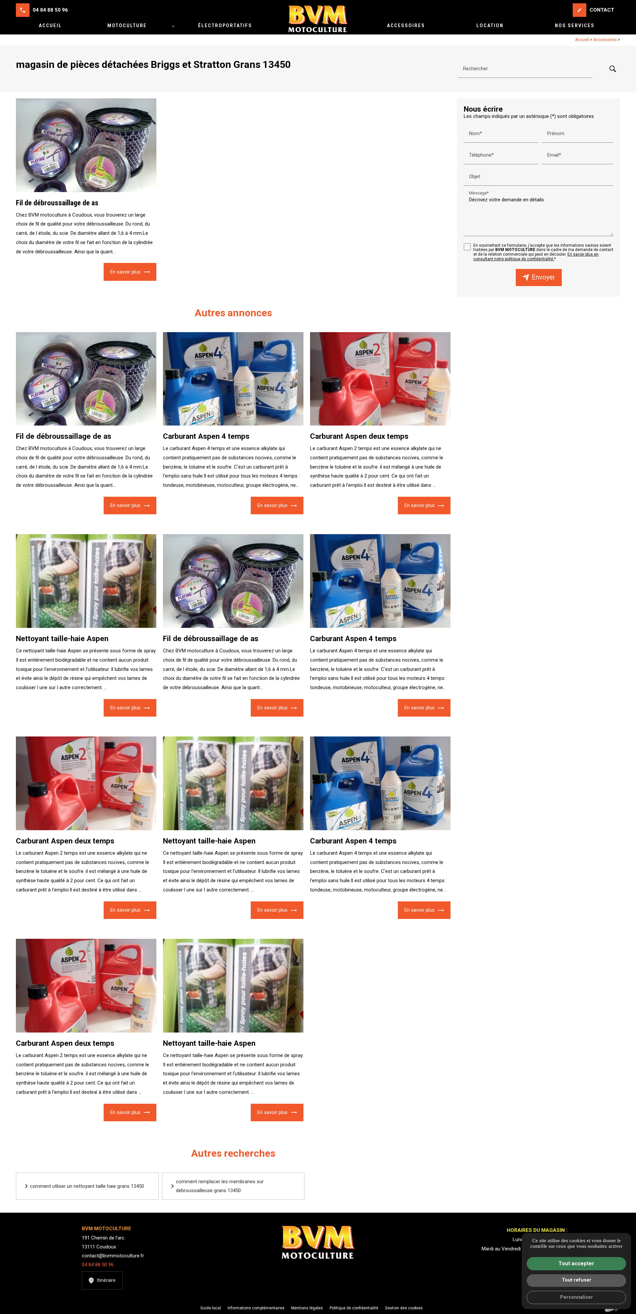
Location (490, 25)
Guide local (210, 1308)
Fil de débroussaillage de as (57, 202)
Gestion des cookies (404, 1308)
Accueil (50, 25)
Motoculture (127, 25)
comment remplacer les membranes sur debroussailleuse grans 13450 (220, 1186)
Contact (595, 10)
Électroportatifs (225, 25)
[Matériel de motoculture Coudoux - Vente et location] (318, 19)
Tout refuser (576, 1280)
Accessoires (406, 25)
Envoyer (543, 277)
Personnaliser (576, 1297)
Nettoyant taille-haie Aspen (62, 638)
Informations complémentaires (256, 1308)
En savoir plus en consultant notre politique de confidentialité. (536, 256)
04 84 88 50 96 (50, 10)
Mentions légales (307, 1308)
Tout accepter (576, 1263)
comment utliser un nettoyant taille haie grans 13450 (87, 1186)
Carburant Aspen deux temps (359, 436)
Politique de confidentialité (354, 1308)
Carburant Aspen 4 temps (206, 436)
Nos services (575, 25)
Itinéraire (106, 1280)
